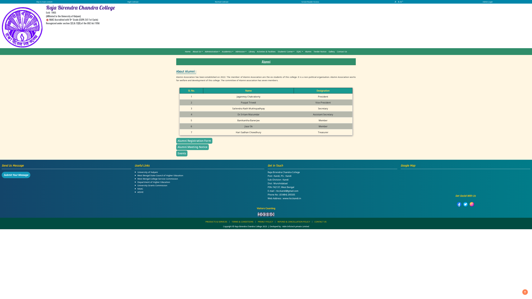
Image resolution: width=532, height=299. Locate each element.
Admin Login (488, 2)
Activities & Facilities (266, 51)
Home (187, 51)
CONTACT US (320, 221)
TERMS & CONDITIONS (242, 221)
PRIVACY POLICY (265, 221)
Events (182, 153)
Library (252, 51)
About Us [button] (197, 51)
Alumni (308, 51)
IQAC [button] (299, 51)
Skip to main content (44, 2)
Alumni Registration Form (194, 141)
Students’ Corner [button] (285, 51)
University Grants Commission (151, 185)
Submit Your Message (16, 174)
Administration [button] (211, 51)
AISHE (140, 192)
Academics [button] (227, 51)
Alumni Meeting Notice (192, 147)
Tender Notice (320, 51)
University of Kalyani (147, 172)
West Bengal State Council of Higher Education (159, 175)
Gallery (332, 51)
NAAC (139, 188)
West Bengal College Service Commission (157, 178)
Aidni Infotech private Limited (295, 226)
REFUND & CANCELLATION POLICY (293, 221)
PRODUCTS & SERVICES (216, 221)
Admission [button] (240, 51)
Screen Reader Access (310, 2)
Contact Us (342, 51)
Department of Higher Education (153, 182)
